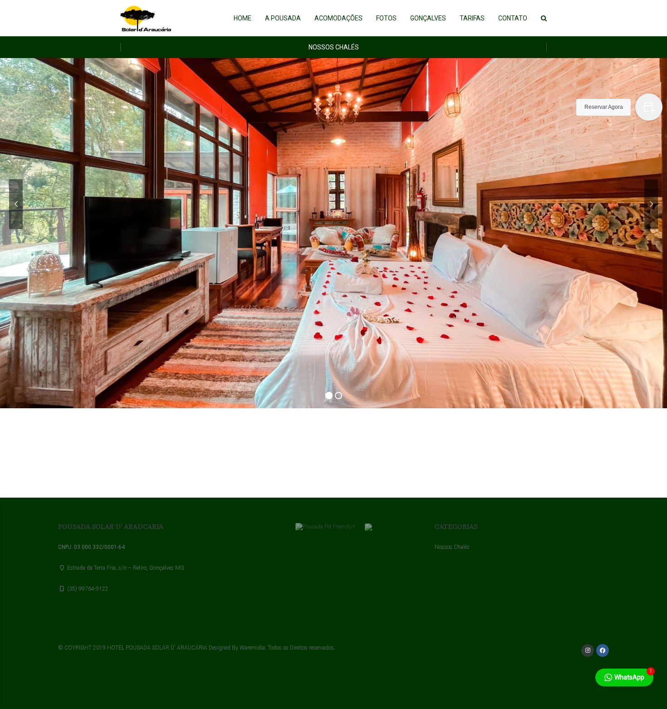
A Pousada (283, 18)
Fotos (386, 18)
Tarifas (472, 18)
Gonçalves (428, 18)
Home (242, 18)
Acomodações (338, 18)
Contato (512, 18)
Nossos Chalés (334, 47)
